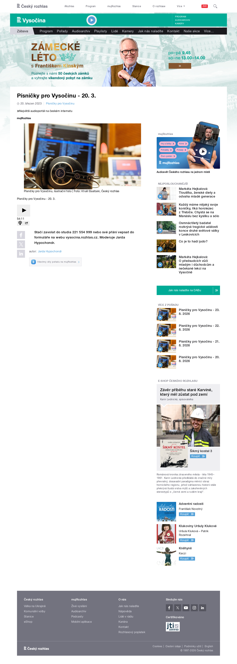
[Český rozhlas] (32, 6)
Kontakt (173, 31)
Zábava (22, 31)
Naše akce (192, 31)
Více (209, 31)
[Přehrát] (23, 211)
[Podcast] (20, 223)
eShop (28, 621)
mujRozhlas (114, 6)
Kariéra (123, 621)
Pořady (62, 31)
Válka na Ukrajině (35, 606)
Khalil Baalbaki (90, 191)
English (209, 646)
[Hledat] (215, 6)
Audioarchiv (182, 20)
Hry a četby (166, 143)
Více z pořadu (168, 304)
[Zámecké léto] (118, 61)
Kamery (179, 23)
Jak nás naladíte (150, 31)
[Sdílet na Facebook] (21, 235)
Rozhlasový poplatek (131, 632)
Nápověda (125, 611)
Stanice (136, 6)
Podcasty (77, 616)
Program (91, 6)
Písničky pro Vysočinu (60, 103)
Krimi (181, 143)
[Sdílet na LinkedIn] (21, 254)
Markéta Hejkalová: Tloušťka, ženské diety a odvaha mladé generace (197, 192)
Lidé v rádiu (125, 616)
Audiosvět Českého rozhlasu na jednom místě (183, 172)
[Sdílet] (26, 223)
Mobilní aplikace (81, 621)
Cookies (157, 646)
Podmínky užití (192, 646)
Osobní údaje (173, 646)
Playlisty (100, 31)
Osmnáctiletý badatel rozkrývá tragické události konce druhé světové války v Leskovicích (199, 228)
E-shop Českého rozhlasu (178, 381)
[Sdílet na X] (21, 244)
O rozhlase (159, 6)
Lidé (114, 31)
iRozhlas (69, 6)
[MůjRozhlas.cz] (24, 118)
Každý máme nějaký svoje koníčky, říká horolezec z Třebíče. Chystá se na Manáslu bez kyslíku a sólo (199, 210)
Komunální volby (34, 611)
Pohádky (165, 150)
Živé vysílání (166, 156)
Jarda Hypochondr (50, 251)
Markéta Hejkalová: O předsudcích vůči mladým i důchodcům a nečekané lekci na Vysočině (196, 264)
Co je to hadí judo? (193, 241)
